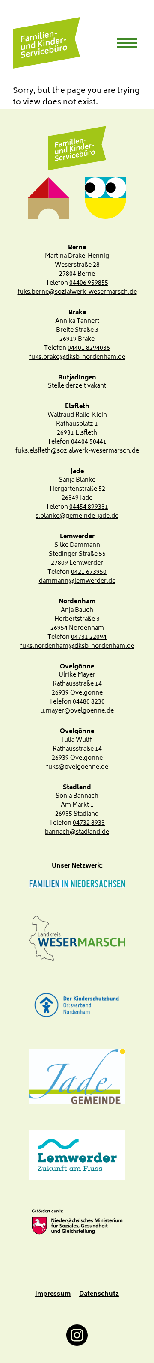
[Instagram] (77, 1335)
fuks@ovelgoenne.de (77, 767)
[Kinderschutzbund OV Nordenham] (77, 1005)
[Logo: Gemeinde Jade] (77, 1076)
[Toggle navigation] (127, 43)
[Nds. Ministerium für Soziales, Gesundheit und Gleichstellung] (77, 1222)
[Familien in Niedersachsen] (77, 884)
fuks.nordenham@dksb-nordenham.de (77, 646)
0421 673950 (89, 572)
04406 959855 (88, 283)
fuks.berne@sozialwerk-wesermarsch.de (77, 292)
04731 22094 (89, 637)
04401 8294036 (89, 348)
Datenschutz (99, 1294)
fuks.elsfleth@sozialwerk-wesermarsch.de (77, 451)
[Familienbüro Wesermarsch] (77, 148)
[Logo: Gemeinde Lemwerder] (77, 1155)
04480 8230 (89, 702)
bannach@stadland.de (77, 832)
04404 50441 (89, 442)
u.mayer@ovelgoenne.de (77, 711)
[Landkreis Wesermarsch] (77, 938)
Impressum (53, 1294)
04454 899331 (88, 507)
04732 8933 (89, 823)
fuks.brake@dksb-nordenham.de (77, 357)
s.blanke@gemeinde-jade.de (77, 516)
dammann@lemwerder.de (77, 581)
